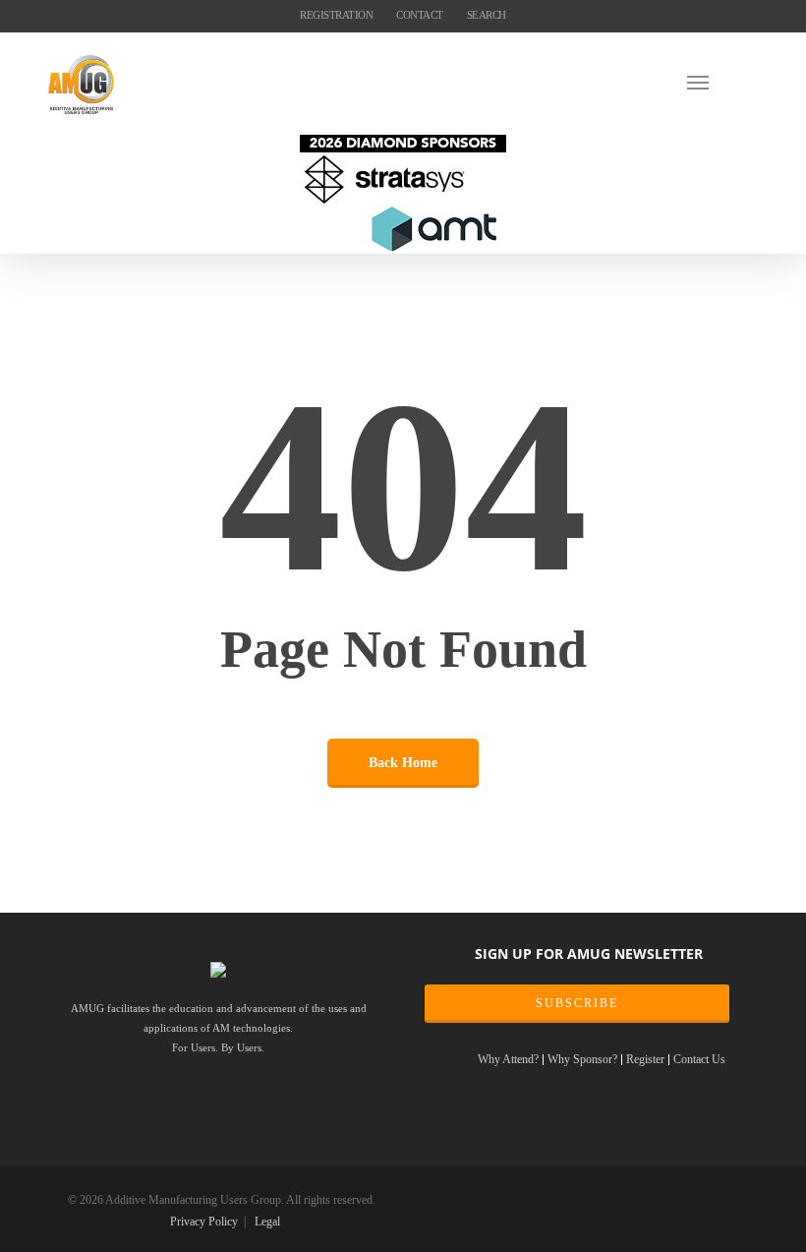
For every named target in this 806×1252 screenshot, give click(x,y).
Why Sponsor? (582, 1059)
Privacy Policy (204, 1221)
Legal (267, 1221)
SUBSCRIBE (577, 1003)
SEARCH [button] (486, 15)
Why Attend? (508, 1059)
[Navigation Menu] (722, 81)
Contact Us (699, 1059)
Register (645, 1059)
